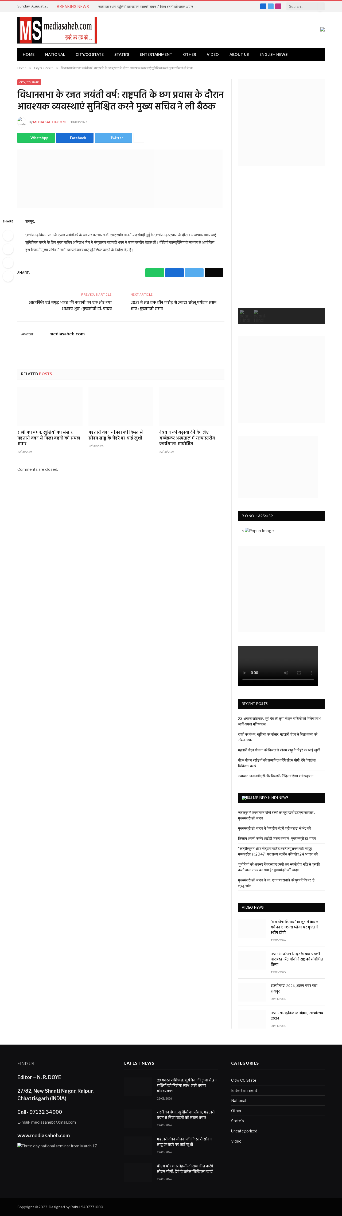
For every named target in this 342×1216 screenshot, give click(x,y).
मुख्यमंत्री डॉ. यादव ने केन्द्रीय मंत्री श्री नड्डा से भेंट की (274, 828)
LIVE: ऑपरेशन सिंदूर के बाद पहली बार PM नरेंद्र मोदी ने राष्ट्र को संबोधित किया (297, 960)
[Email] (8, 276)
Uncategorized (244, 1131)
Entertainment (156, 54)
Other (189, 54)
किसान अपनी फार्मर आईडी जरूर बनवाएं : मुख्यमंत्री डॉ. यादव (277, 838)
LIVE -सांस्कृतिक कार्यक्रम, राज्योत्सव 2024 (297, 1016)
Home (28, 54)
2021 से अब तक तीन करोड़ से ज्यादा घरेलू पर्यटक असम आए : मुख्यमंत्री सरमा (173, 306)
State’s (121, 54)
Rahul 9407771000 (87, 1207)
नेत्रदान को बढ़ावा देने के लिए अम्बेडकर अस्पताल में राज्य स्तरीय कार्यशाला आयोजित (187, 438)
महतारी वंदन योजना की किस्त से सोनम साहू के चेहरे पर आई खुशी (115, 436)
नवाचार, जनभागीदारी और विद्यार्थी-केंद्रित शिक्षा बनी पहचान (275, 776)
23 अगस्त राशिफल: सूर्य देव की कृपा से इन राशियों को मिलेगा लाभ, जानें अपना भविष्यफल (187, 1086)
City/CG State (90, 54)
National (55, 54)
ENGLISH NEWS (273, 54)
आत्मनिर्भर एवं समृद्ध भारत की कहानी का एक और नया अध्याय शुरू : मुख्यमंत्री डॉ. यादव (70, 306)
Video (213, 54)
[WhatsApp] (8, 235)
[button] (246, 316)
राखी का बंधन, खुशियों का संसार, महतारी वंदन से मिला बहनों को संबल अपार (145, 6)
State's (237, 1121)
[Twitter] (8, 262)
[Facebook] (8, 249)
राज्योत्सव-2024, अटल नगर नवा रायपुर (294, 988)
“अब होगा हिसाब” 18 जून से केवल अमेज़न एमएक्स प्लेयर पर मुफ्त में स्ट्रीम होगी (294, 928)
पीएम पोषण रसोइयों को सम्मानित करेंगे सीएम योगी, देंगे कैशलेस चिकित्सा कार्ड (185, 1169)
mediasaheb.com (49, 122)
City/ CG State (29, 82)
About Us (239, 54)
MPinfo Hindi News (271, 797)
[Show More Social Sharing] (139, 138)
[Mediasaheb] (57, 30)
